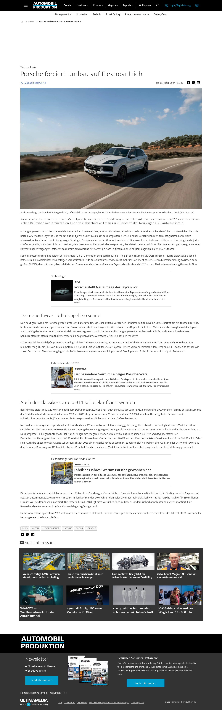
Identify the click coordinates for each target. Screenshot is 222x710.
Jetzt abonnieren (41, 680)
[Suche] (157, 5)
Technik (97, 14)
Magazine (113, 5)
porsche (91, 528)
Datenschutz (69, 702)
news (25, 528)
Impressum (82, 702)
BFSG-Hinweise (96, 702)
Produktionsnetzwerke (137, 14)
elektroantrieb (50, 528)
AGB (60, 702)
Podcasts (98, 5)
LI (66, 692)
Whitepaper (145, 5)
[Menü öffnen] (26, 5)
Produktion (82, 14)
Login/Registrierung (180, 5)
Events (67, 5)
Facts (141, 702)
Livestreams (82, 5)
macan (35, 528)
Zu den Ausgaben (145, 683)
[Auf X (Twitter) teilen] (194, 83)
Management (62, 14)
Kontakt (134, 702)
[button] (26, 601)
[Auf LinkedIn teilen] (199, 83)
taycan (79, 528)
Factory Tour (160, 14)
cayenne (67, 528)
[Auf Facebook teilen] (189, 83)
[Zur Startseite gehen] (45, 5)
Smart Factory (113, 14)
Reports (127, 5)
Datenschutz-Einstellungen (116, 702)
